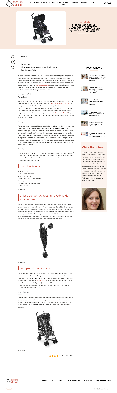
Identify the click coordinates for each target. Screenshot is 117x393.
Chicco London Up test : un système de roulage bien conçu (39, 67)
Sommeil (66, 2)
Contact (60, 381)
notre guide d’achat (43, 85)
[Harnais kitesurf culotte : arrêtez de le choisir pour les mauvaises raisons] (84, 114)
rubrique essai (41, 280)
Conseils (92, 2)
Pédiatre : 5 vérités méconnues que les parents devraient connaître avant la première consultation (97, 102)
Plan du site (88, 381)
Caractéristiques (26, 64)
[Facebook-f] (108, 3)
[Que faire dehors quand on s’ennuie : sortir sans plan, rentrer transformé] (84, 125)
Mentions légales (74, 381)
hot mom (35, 158)
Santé (64, 4)
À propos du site (47, 381)
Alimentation (45, 2)
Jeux (53, 2)
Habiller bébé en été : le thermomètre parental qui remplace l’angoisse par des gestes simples (96, 90)
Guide (59, 2)
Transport (74, 2)
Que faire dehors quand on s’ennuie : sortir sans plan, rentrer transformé (96, 124)
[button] (13, 57)
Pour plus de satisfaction (28, 70)
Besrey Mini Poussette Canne (60, 103)
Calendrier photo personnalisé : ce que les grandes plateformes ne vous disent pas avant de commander (97, 78)
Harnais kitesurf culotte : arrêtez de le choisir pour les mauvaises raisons (96, 113)
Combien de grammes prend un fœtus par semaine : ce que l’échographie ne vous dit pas (97, 135)
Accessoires (34, 2)
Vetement (84, 2)
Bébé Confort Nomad (61, 113)
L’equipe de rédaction (103, 381)
